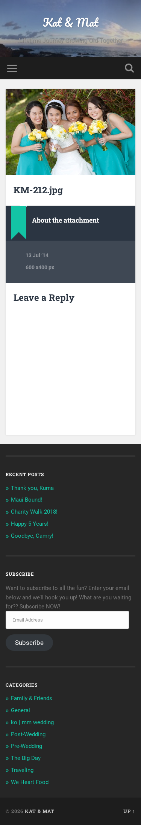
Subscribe (29, 642)
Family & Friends (31, 698)
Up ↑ (129, 811)
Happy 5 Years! (30, 523)
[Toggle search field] (129, 68)
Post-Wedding (28, 734)
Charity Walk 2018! (34, 511)
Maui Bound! (26, 499)
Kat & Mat (71, 22)
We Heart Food (30, 782)
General (20, 710)
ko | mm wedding (32, 722)
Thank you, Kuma (32, 488)
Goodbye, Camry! (32, 535)
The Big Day (26, 758)
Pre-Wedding (26, 746)
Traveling (22, 770)
